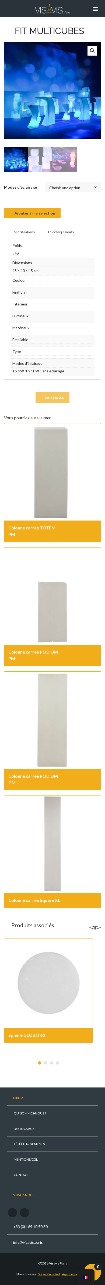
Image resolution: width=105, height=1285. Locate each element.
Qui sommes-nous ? (30, 1113)
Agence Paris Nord (75, 1274)
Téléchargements (60, 232)
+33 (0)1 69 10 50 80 (30, 1226)
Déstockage (24, 1129)
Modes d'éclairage (20, 187)
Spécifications (24, 232)
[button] (92, 51)
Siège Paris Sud (49, 1274)
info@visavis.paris (28, 1242)
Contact (21, 1175)
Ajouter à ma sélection (34, 213)
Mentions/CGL (26, 1159)
